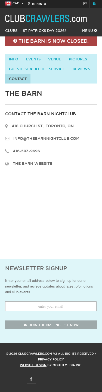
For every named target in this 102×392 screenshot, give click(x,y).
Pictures (78, 59)
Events (33, 59)
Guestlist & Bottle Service (37, 69)
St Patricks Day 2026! (44, 30)
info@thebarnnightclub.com (46, 138)
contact (18, 79)
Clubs (11, 30)
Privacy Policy (51, 359)
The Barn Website (32, 163)
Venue (54, 59)
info (13, 59)
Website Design (33, 365)
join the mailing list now (53, 325)
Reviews (81, 69)
